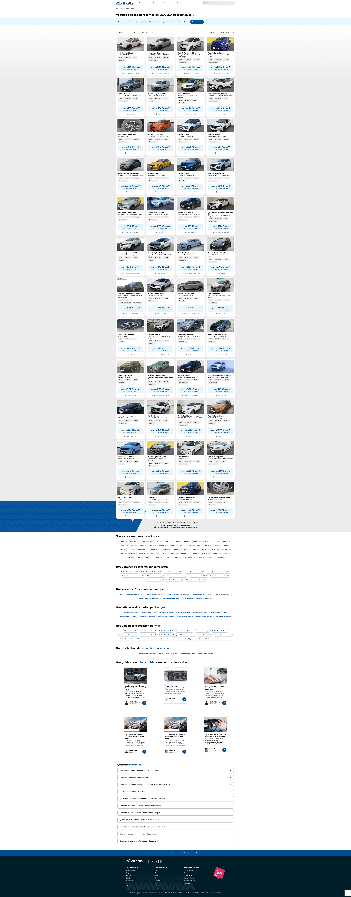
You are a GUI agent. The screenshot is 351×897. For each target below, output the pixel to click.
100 (178, 523)
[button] (176, 770)
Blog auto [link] (187, 883)
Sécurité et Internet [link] (171, 893)
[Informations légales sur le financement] (139, 67)
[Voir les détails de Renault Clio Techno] (130, 378)
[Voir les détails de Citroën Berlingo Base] (220, 459)
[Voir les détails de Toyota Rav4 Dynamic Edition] (190, 419)
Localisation (183, 22)
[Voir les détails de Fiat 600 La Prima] (220, 296)
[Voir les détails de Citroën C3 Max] (190, 136)
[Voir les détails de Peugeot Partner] (190, 96)
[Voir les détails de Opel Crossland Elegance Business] (220, 378)
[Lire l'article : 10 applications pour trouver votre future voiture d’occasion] (224, 703)
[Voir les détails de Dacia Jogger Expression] (160, 378)
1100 (193, 523)
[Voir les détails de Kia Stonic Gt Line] (160, 337)
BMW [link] (127, 883)
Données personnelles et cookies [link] (153, 893)
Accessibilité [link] (195, 893)
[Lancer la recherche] (231, 3)
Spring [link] (157, 875)
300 (181, 523)
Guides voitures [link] (189, 878)
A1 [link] (156, 883)
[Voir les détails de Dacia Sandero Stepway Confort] (220, 499)
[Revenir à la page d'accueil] (124, 3)
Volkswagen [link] (129, 881)
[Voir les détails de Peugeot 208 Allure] (160, 175)
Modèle (131, 22)
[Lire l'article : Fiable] (144, 703)
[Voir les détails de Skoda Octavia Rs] (190, 378)
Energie (141, 22)
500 (184, 523)
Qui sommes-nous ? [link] (190, 870)
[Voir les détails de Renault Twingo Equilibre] (190, 56)
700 (187, 523)
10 (166, 523)
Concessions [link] (188, 875)
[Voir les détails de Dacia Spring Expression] (190, 499)
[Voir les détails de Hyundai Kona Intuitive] (190, 337)
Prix (150, 22)
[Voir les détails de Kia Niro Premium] (130, 96)
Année (172, 22)
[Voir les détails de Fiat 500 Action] (190, 459)
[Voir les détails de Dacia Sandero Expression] (190, 256)
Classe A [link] (157, 881)
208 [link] (156, 873)
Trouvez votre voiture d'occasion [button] (149, 3)
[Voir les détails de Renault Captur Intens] (220, 419)
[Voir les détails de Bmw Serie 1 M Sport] (130, 419)
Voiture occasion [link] (131, 870)
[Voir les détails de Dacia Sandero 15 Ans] (130, 56)
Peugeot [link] (128, 873)
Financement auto (169, 3)
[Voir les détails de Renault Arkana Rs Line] (160, 296)
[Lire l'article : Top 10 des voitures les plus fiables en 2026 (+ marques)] (224, 750)
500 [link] (156, 878)
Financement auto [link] (189, 873)
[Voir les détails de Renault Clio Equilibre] (160, 136)
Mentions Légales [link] (135, 893)
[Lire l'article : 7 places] (184, 699)
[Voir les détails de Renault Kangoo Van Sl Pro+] (160, 96)
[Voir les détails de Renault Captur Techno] (220, 56)
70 (173, 523)
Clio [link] (156, 870)
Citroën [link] (128, 878)
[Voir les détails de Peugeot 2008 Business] (220, 175)
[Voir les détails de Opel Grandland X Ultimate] (220, 96)
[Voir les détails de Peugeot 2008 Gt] (220, 136)
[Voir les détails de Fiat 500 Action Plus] (130, 499)
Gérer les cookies (216, 893)
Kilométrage (160, 22)
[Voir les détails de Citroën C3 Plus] (160, 419)
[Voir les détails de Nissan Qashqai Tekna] (190, 215)
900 (190, 523)
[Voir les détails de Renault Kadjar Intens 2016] (130, 256)
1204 (196, 523)
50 (171, 523)
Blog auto (180, 3)
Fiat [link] (127, 886)
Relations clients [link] (184, 893)
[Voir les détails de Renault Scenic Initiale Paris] (220, 256)
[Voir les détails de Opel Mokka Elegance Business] (130, 175)
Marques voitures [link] (189, 881)
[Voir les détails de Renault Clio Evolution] (190, 296)
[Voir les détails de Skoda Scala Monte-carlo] (160, 56)
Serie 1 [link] (157, 886)
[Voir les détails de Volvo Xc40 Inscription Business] (130, 296)
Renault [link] (128, 875)
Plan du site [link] (205, 893)
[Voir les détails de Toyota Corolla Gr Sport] (160, 215)
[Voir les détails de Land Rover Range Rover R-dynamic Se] (220, 215)
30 (169, 523)
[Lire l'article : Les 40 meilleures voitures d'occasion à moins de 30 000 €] (184, 752)
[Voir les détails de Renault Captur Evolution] (160, 459)
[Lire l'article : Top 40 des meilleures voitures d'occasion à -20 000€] (144, 752)
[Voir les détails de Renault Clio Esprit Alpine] (220, 337)
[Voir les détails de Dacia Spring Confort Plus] (130, 136)
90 (175, 523)
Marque (120, 22)
